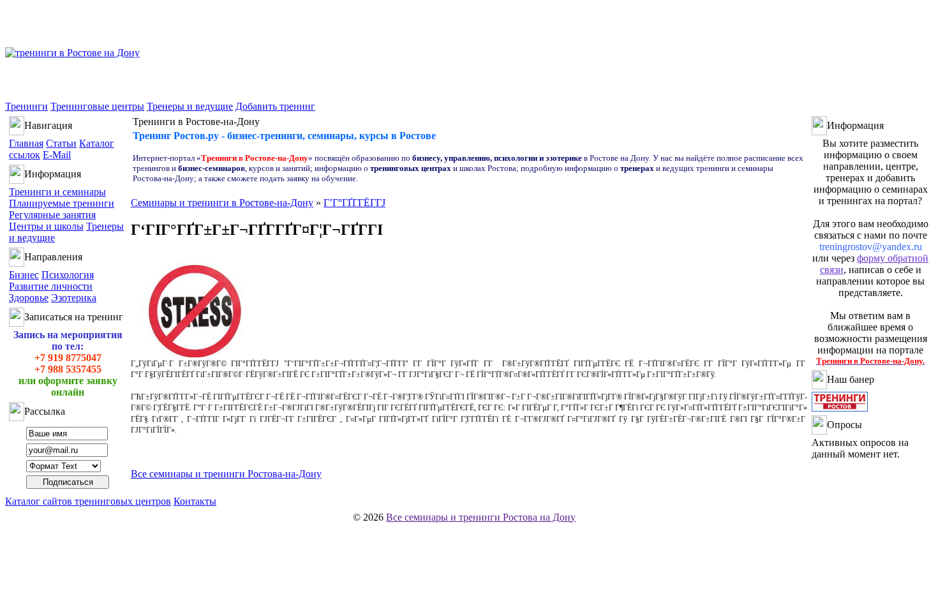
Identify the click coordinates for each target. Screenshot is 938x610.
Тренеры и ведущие (190, 106)
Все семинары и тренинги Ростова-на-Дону (226, 473)
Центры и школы (46, 226)
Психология (67, 274)
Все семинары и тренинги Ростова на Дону (481, 517)
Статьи (61, 143)
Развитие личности (51, 286)
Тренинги (26, 106)
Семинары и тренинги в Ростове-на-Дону (222, 202)
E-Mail (57, 154)
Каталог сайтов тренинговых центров (88, 501)
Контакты (195, 501)
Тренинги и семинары (57, 191)
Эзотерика (73, 297)
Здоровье (28, 297)
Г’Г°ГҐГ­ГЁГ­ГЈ (354, 202)
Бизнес (24, 274)
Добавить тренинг (275, 106)
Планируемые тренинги (61, 203)
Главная (26, 143)
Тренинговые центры (97, 106)
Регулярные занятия (52, 214)
